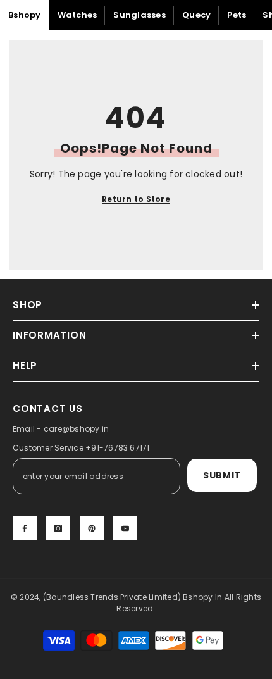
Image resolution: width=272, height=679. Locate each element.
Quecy (196, 15)
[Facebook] (25, 528)
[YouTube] (125, 528)
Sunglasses (139, 15)
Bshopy (24, 15)
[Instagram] (58, 528)
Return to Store (136, 199)
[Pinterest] (92, 528)
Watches (77, 15)
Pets (236, 15)
